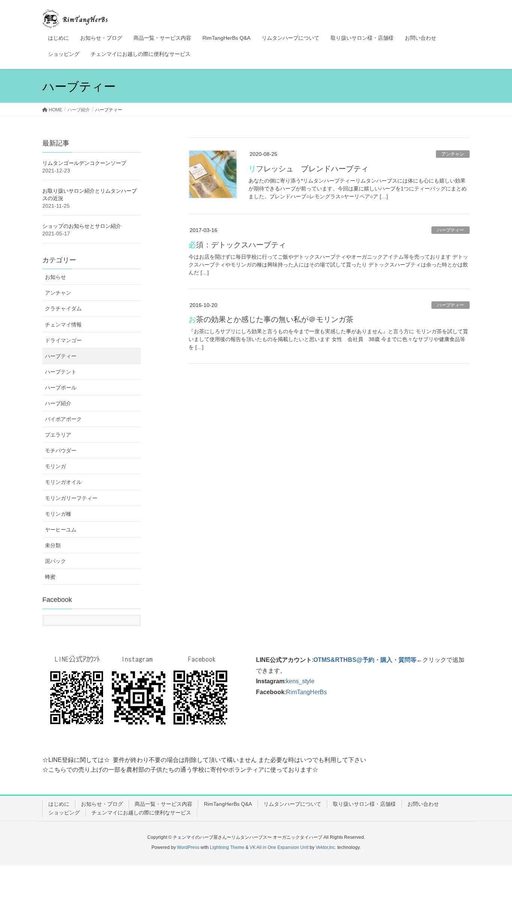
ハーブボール (60, 388)
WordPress (188, 847)
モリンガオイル (63, 482)
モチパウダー (60, 451)
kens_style (300, 681)
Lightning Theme (227, 847)
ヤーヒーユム (60, 530)
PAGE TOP (493, 879)
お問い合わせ (423, 804)
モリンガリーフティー (71, 498)
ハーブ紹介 (58, 403)
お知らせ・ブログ (102, 804)
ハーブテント (60, 372)
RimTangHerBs (306, 692)
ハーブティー (450, 230)
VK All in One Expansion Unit (279, 847)
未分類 (53, 545)
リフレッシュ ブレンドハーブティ (308, 169)
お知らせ (55, 277)
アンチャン (453, 154)
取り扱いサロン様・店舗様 (364, 804)
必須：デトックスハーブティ (237, 245)
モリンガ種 (58, 514)
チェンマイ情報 (63, 325)
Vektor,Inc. (326, 847)
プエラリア (58, 435)
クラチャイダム (63, 308)
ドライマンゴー (63, 340)
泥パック (55, 561)
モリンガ (55, 466)
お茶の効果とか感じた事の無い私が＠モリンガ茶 (271, 319)
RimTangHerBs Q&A (228, 804)
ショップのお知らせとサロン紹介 (81, 226)
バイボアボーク (63, 419)
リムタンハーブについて (292, 804)
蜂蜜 (50, 577)
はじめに (58, 804)
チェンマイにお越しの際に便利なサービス (141, 813)
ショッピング (64, 813)
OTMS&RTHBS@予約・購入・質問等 (364, 660)
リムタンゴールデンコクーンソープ (84, 163)
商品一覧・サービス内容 (163, 804)
